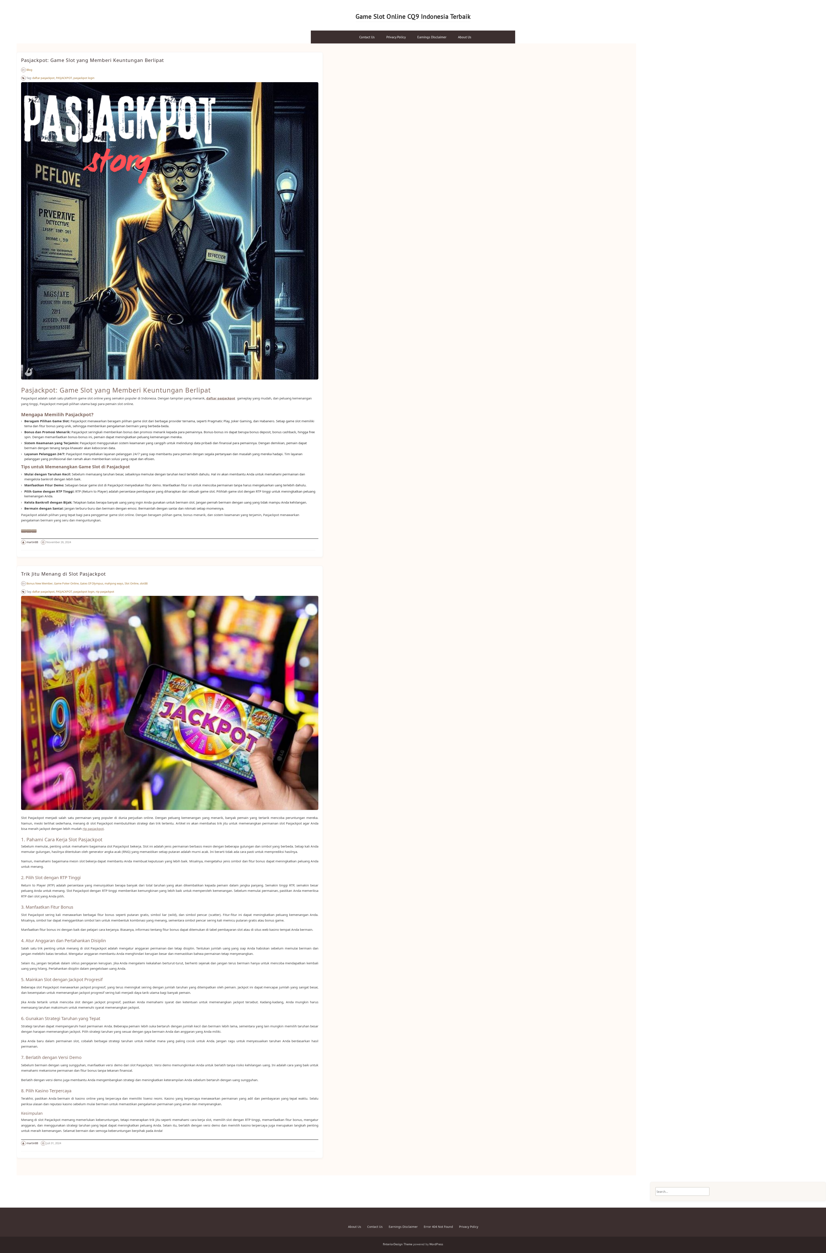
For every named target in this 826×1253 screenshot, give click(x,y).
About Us (464, 37)
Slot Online (132, 583)
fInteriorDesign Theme (397, 1244)
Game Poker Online (66, 583)
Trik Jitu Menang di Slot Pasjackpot (63, 573)
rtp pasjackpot (105, 591)
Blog (29, 70)
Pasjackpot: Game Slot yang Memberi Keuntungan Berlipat (92, 60)
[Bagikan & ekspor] (28, 531)
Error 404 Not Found (438, 1227)
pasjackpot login (83, 78)
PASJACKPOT (64, 78)
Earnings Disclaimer (431, 37)
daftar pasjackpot (43, 78)
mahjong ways (114, 583)
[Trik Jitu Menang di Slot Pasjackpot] (169, 812)
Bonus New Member (39, 583)
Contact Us (367, 37)
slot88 (144, 583)
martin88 (32, 542)
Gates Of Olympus (91, 583)
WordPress (436, 1244)
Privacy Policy (396, 37)
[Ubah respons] (23, 531)
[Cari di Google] (34, 531)
